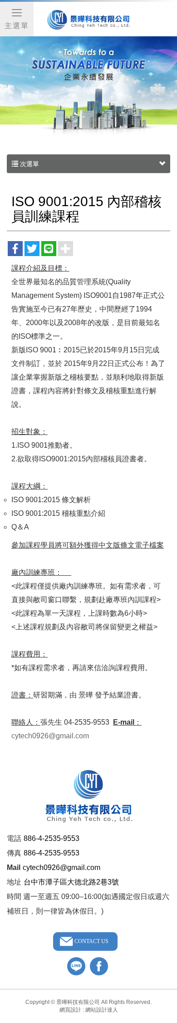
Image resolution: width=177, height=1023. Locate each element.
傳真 (14, 853)
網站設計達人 (101, 1010)
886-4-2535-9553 (51, 838)
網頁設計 (70, 1010)
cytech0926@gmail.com (50, 736)
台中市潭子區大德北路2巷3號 (71, 882)
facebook (99, 966)
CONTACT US (91, 941)
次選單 (28, 164)
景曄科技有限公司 (88, 20)
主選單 (17, 26)
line (76, 966)
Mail (13, 867)
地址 (14, 882)
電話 (14, 838)
